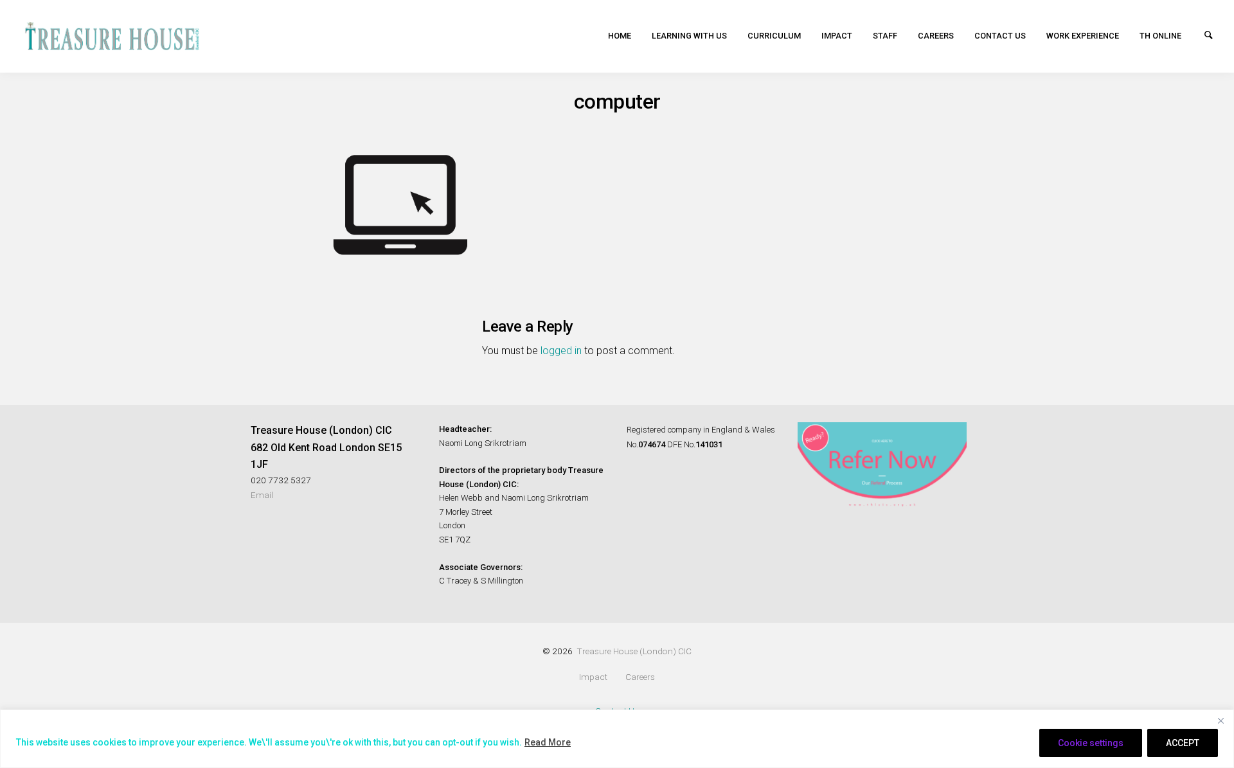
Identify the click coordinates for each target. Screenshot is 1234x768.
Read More (547, 742)
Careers (936, 35)
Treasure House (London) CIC (634, 651)
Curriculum (774, 35)
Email (262, 495)
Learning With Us (689, 35)
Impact (836, 35)
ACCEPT (1182, 743)
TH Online (1160, 35)
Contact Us (1000, 35)
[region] (617, 739)
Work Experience (1082, 35)
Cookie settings (1090, 743)
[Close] (1220, 720)
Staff (885, 35)
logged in (561, 350)
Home (619, 35)
